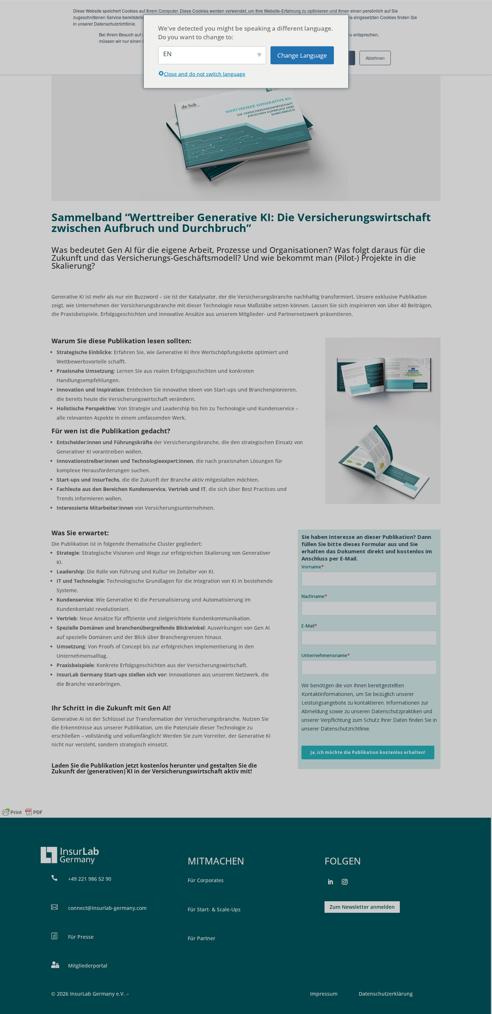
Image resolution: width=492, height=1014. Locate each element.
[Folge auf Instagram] (344, 882)
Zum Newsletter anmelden (362, 906)
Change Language (302, 55)
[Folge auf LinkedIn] (330, 882)
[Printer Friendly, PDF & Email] (22, 812)
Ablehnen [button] (375, 58)
